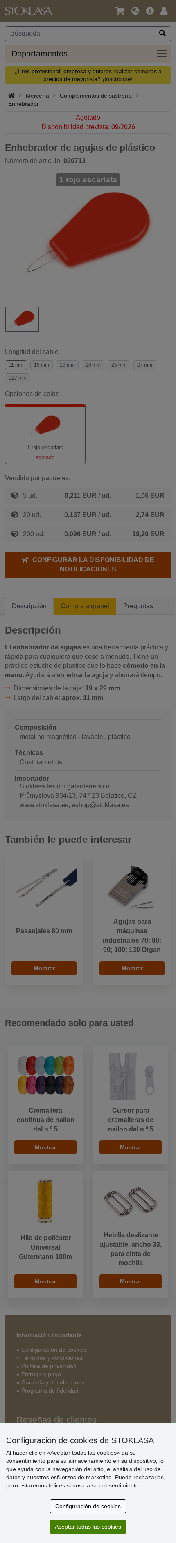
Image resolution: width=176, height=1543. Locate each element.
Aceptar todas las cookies (88, 1526)
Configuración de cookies (88, 1506)
